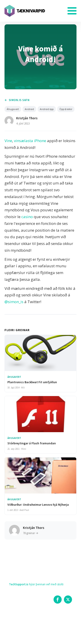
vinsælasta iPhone (30, 140)
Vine (8, 140)
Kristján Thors (27, 118)
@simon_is (13, 301)
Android (29, 109)
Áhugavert (13, 109)
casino (27, 216)
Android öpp (47, 109)
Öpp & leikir (65, 109)
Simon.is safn (19, 100)
